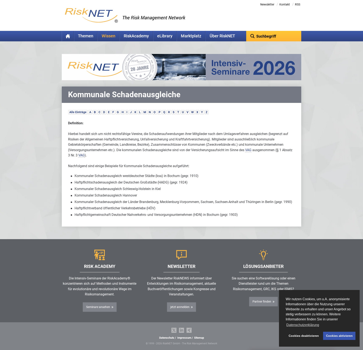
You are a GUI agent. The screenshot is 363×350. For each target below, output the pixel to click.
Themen (85, 36)
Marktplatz (191, 36)
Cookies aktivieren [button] (339, 335)
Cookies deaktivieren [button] (304, 335)
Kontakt (284, 4)
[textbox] (273, 36)
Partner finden (262, 301)
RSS (297, 4)
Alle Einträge (78, 112)
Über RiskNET (222, 36)
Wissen (108, 36)
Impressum (184, 337)
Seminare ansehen (98, 307)
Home (68, 36)
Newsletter (267, 4)
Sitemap (199, 337)
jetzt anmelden (179, 307)
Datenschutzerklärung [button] (302, 325)
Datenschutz (166, 337)
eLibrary (164, 36)
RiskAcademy (136, 36)
